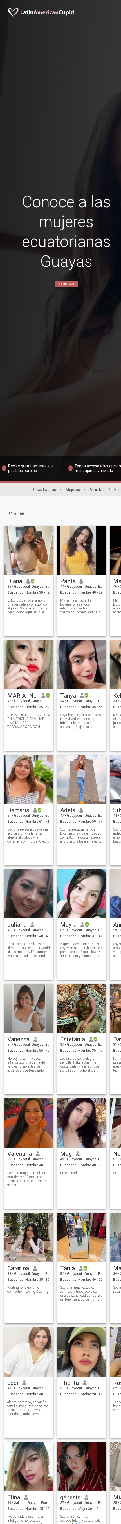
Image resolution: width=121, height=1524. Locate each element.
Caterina (18, 1268)
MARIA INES (22, 695)
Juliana (16, 924)
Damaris (18, 810)
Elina (13, 1497)
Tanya (68, 695)
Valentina (19, 1153)
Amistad (97, 489)
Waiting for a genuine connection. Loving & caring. (28, 1290)
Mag (66, 1153)
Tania (67, 1268)
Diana (14, 581)
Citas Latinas (44, 489)
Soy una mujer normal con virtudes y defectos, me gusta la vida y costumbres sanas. (27, 1179)
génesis (70, 1497)
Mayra (68, 924)
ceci (12, 1382)
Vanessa (18, 1039)
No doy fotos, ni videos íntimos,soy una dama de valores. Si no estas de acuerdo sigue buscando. (26, 1064)
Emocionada (69, 1173)
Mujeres (73, 489)
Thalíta (69, 1382)
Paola (67, 581)
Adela (67, 810)
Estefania (72, 1039)
